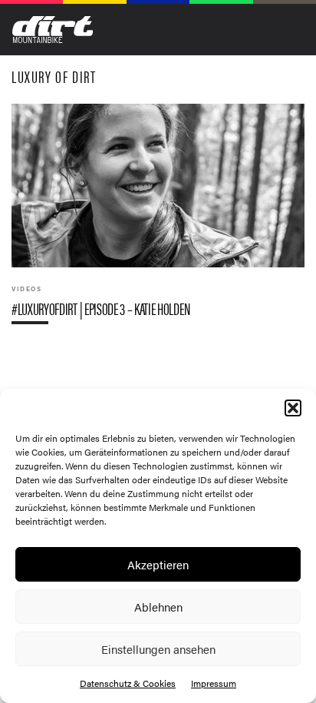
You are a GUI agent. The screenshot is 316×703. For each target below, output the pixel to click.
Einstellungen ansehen (158, 649)
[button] (293, 408)
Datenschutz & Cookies (128, 683)
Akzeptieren (158, 564)
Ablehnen (158, 607)
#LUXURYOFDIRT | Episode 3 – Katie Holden (158, 220)
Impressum (213, 683)
